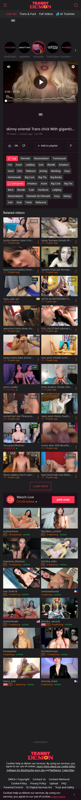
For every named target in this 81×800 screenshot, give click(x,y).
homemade (14, 177)
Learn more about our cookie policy (56, 766)
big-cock (29, 177)
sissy (67, 171)
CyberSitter (68, 770)
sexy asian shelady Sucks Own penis (55, 358)
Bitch (10, 189)
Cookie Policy (19, 783)
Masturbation (15, 196)
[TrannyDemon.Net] (40, 5)
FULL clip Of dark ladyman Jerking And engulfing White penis (56, 328)
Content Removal (59, 779)
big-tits (42, 177)
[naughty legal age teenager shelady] (59, 260)
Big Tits (68, 183)
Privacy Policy (38, 783)
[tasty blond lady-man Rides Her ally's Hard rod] (59, 465)
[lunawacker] (21, 642)
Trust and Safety (64, 787)
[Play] (40, 82)
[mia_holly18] (21, 582)
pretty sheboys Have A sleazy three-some (18, 240)
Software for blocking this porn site (26, 770)
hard (10, 171)
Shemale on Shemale (38, 196)
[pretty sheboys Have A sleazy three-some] (21, 231)
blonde (51, 164)
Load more (40, 486)
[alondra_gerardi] (59, 612)
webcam (31, 171)
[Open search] (75, 5)
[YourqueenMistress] (21, 436)
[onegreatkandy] (59, 582)
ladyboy (30, 164)
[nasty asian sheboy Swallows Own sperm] (59, 407)
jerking (43, 171)
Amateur (32, 183)
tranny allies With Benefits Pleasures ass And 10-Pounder (56, 445)
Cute (31, 189)
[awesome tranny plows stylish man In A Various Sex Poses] (21, 319)
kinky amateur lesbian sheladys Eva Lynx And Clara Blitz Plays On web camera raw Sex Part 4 (56, 387)
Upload (54, 783)
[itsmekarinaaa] (59, 642)
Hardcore (43, 189)
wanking (55, 171)
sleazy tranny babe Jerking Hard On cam (18, 358)
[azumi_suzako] (21, 378)
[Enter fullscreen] (73, 92)
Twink (28, 202)
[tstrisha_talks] (59, 552)
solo (41, 164)
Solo (10, 202)
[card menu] (38, 242)
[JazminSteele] (21, 612)
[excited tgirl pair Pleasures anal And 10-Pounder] (21, 407)
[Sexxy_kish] (21, 672)
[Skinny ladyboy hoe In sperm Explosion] (21, 465)
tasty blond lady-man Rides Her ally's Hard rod (55, 475)
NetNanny (55, 770)
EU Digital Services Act (39, 787)
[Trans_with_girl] (21, 290)
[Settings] (73, 67)
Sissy (57, 196)
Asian (44, 183)
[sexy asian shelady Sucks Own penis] (59, 348)
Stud (19, 202)
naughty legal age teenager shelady (56, 270)
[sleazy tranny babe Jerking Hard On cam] (21, 348)
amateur (64, 164)
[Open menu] (5, 5)
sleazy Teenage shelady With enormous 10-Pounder (56, 240)
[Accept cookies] (74, 794)
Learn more (58, 796)
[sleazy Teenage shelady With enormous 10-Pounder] (59, 231)
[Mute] (9, 67)
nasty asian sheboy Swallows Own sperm (56, 416)
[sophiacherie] (21, 522)
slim (19, 171)
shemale (25, 158)
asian (19, 164)
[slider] (40, 100)
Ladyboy (56, 189)
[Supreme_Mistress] (21, 552)
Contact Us (39, 779)
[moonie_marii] (59, 672)
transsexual (59, 158)
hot (10, 164)
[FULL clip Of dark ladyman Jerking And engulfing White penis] (59, 319)
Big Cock (55, 183)
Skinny (67, 196)
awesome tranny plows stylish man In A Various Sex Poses (18, 328)
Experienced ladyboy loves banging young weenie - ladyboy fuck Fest (18, 270)
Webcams (41, 202)
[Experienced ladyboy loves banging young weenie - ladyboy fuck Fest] (21, 260)
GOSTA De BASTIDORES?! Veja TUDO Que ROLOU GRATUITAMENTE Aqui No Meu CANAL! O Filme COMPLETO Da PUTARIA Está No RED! (56, 299)
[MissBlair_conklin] (59, 522)
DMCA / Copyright (18, 779)
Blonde (21, 189)
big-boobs (56, 177)
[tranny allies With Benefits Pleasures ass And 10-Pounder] (59, 436)
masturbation (41, 158)
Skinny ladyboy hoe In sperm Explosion (17, 475)
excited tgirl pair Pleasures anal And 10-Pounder (18, 416)
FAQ (63, 783)
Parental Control (13, 787)
